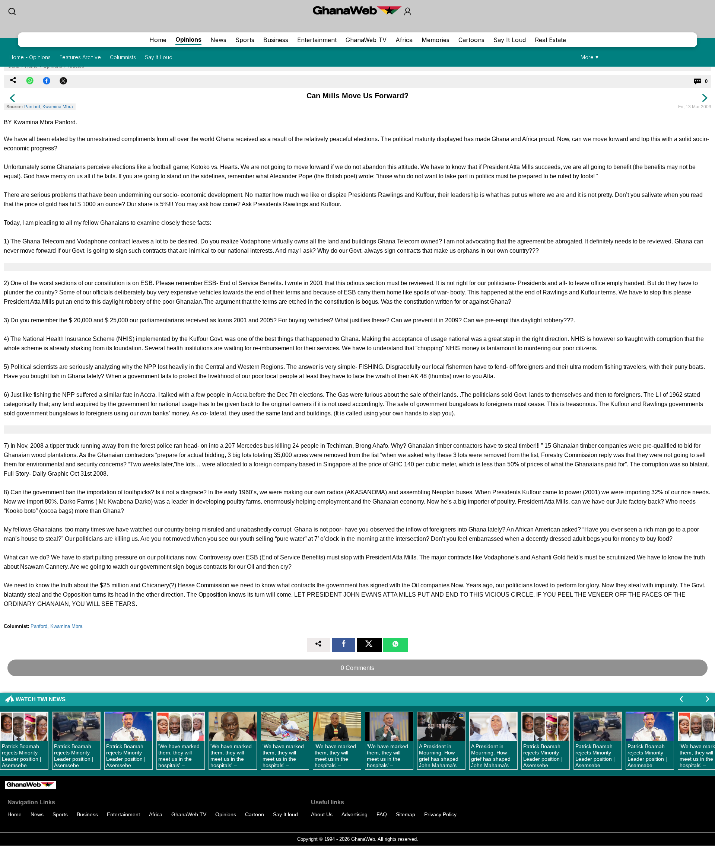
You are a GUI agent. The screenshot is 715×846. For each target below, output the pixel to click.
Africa (404, 40)
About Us (322, 814)
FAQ (381, 814)
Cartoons (471, 40)
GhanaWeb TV (366, 40)
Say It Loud (509, 40)
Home (157, 40)
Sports (244, 40)
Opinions (188, 39)
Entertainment (317, 40)
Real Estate (550, 40)
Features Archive (80, 57)
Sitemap (405, 814)
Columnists (123, 57)
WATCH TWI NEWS (41, 699)
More (587, 57)
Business (275, 40)
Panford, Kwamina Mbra (48, 106)
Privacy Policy (440, 814)
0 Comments (357, 668)
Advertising (354, 814)
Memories (435, 40)
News (218, 40)
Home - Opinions (30, 57)
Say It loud (285, 814)
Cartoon (254, 814)
